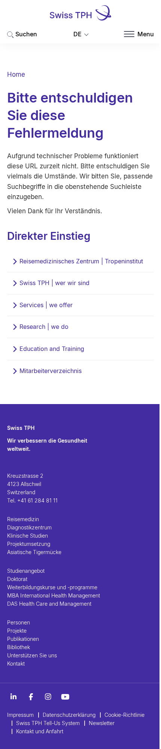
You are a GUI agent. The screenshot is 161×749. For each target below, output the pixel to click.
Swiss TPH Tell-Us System (48, 723)
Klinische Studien (27, 535)
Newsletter (102, 723)
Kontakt (16, 663)
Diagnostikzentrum (29, 527)
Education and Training (51, 348)
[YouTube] (65, 697)
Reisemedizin (23, 519)
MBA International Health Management (53, 595)
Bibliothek (18, 647)
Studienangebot (26, 571)
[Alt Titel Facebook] (30, 697)
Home (16, 74)
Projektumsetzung (28, 544)
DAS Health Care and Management (49, 603)
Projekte (17, 630)
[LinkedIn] (13, 697)
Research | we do (44, 326)
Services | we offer (46, 305)
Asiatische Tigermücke (34, 552)
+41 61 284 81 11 (37, 500)
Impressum (20, 715)
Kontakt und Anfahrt (39, 731)
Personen (18, 622)
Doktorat (17, 579)
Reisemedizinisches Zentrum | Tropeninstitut (81, 261)
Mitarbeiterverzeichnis (50, 370)
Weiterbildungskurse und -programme (52, 587)
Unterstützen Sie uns (32, 655)
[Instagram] (48, 697)
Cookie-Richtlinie (124, 715)
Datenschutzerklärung (69, 715)
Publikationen (23, 639)
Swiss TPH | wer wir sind (54, 283)
